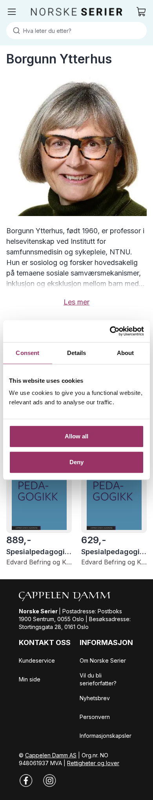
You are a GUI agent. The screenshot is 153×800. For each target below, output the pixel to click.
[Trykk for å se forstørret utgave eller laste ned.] (76, 146)
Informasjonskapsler (105, 735)
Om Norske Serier (103, 660)
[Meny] (11, 11)
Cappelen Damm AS (50, 755)
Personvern (95, 717)
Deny (76, 462)
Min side (29, 679)
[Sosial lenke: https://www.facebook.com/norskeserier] (26, 780)
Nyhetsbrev (95, 698)
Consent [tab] (27, 353)
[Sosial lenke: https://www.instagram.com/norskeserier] (49, 780)
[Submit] (14, 30)
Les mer (76, 302)
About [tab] (125, 353)
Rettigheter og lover (93, 763)
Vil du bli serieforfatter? (98, 679)
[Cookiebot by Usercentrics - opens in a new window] (110, 331)
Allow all (77, 436)
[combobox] (76, 30)
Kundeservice (37, 660)
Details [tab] (76, 353)
